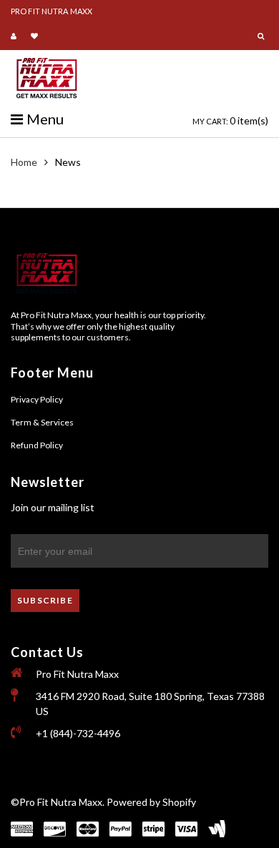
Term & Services (42, 422)
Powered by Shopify (151, 802)
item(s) (230, 120)
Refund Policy (37, 445)
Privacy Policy (37, 399)
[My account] (15, 36)
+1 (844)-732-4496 (78, 733)
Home (24, 162)
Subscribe (45, 600)
